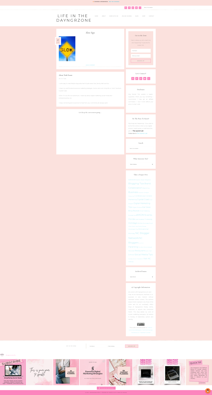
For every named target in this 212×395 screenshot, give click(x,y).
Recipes (131, 251)
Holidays (132, 223)
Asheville (132, 180)
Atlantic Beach (140, 180)
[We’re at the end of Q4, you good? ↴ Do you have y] (119, 372)
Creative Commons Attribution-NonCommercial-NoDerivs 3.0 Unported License (141, 330)
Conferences (139, 196)
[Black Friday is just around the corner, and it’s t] (172, 372)
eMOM (140, 214)
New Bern (141, 243)
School (131, 255)
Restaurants (140, 251)
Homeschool (148, 223)
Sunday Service (132, 258)
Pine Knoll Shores (142, 247)
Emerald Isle (132, 215)
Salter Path (149, 251)
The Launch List (142, 133)
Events (148, 215)
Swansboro (140, 258)
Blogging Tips (136, 183)
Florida (131, 219)
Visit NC (147, 258)
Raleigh (150, 247)
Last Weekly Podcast (141, 226)
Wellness (130, 261)
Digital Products (137, 207)
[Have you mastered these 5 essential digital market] (93, 372)
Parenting (133, 247)
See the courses (114, 1)
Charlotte (141, 192)
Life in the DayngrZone (74, 18)
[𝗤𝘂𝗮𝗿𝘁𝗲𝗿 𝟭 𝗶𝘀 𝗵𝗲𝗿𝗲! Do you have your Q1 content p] (66, 372)
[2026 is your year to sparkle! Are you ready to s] (40, 372)
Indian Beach (131, 226)
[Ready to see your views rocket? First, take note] (199, 372)
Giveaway (148, 219)
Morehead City (133, 229)
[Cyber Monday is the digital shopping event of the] (146, 372)
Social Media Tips (144, 254)
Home (140, 223)
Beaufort (148, 180)
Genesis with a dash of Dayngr (118, 392)
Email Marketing (145, 211)
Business (133, 192)
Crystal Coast (143, 199)
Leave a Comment (90, 65)
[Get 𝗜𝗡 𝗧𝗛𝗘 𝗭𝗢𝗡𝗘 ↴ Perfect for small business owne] (13, 372)
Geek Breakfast (139, 219)
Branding (146, 188)
